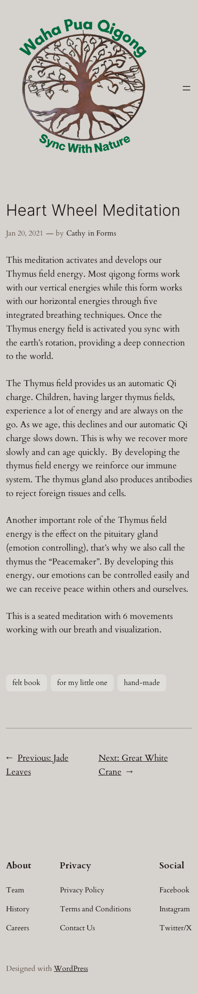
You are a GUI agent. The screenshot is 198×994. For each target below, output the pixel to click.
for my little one (82, 683)
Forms (106, 233)
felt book (26, 683)
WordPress (71, 969)
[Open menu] (186, 88)
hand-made (142, 683)
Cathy (75, 233)
